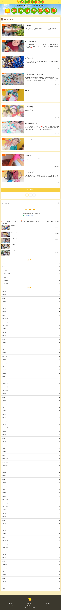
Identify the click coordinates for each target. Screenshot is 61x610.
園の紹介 (29, 605)
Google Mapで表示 (29, 215)
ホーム (10, 603)
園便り (48, 605)
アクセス (10, 605)
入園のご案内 (48, 603)
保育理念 (29, 603)
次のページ (30, 189)
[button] (58, 203)
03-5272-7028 (27, 218)
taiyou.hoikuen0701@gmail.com (30, 220)
